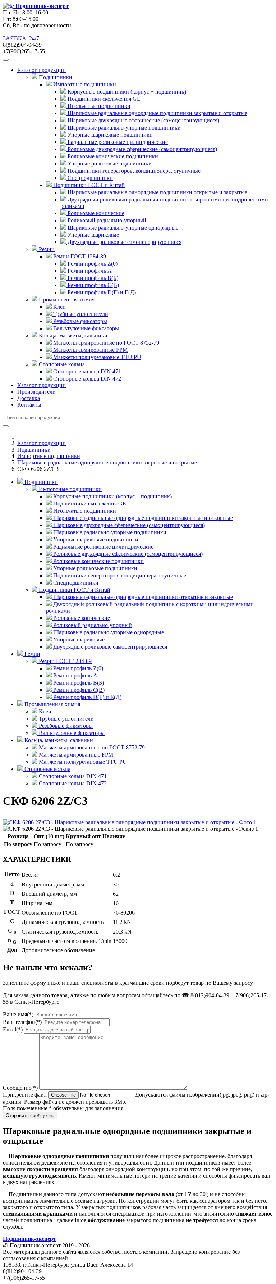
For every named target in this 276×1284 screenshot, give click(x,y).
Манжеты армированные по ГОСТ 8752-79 (105, 343)
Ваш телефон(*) (22, 1022)
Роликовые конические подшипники (112, 156)
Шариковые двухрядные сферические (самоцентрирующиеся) (142, 120)
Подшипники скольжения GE (103, 99)
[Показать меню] (6, 60)
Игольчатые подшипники (98, 106)
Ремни (31, 654)
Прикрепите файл (25, 1095)
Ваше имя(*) (18, 1014)
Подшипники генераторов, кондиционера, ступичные (133, 171)
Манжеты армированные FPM (90, 350)
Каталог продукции (41, 385)
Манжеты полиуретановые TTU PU (96, 357)
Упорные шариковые (92, 235)
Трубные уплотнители (80, 314)
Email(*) (13, 1029)
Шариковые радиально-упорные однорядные (122, 227)
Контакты (29, 404)
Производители (36, 392)
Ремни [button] (46, 249)
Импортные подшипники (48, 456)
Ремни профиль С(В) (92, 285)
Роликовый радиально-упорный (106, 220)
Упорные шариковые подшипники (109, 135)
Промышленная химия (51, 704)
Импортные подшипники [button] (84, 84)
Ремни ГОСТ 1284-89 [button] (79, 256)
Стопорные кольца (46, 769)
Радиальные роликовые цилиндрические (117, 142)
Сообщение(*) (20, 1088)
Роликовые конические (95, 213)
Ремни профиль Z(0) (92, 263)
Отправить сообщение (30, 1115)
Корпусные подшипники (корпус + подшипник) (126, 92)
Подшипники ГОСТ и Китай (73, 590)
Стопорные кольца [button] (61, 364)
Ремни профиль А (89, 271)
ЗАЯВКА (14, 38)
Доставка (28, 398)
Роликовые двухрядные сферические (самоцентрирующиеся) (141, 149)
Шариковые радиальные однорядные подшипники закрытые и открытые (156, 113)
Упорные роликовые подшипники (109, 163)
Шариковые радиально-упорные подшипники (123, 127)
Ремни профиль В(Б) (92, 278)
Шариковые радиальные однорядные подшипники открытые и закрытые (156, 192)
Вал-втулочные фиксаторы (85, 328)
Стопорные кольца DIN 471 (86, 371)
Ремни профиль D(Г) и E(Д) (101, 292)
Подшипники (34, 449)
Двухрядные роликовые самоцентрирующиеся (123, 242)
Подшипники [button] (54, 77)
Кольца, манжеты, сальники (58, 740)
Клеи (59, 307)
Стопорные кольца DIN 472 (86, 379)
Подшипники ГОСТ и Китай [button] (88, 185)
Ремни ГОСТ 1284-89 (64, 661)
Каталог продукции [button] (41, 70)
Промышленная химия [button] (66, 299)
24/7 (33, 38)
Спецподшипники (89, 178)
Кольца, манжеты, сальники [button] (72, 335)
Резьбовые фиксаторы (79, 321)
